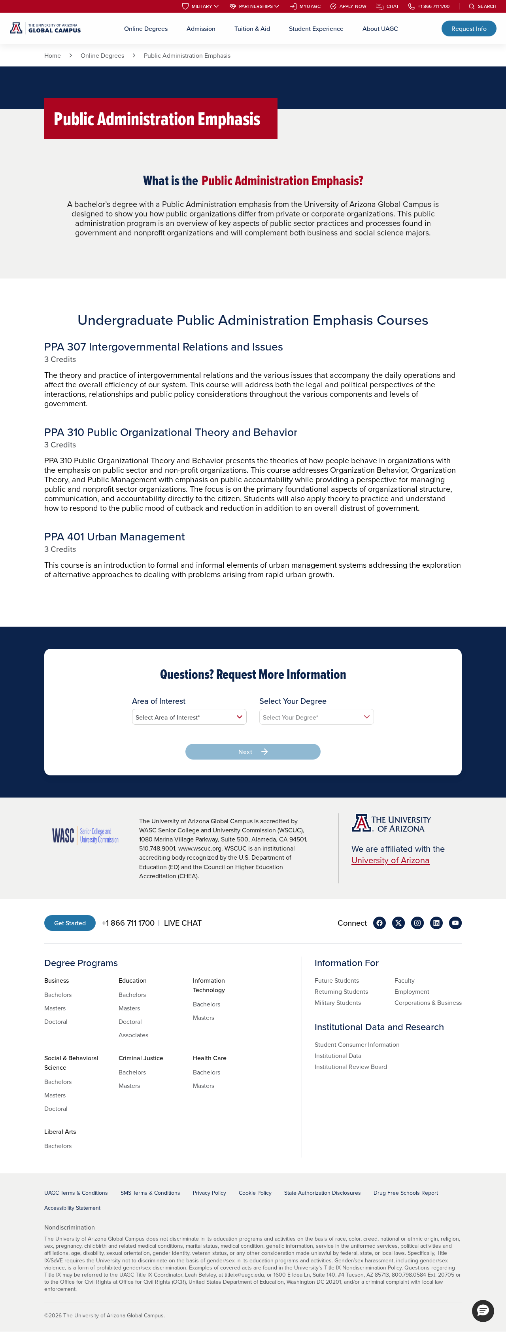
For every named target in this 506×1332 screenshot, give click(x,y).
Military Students (338, 1002)
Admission (201, 28)
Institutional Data (338, 1055)
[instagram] (417, 923)
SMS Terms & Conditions (150, 1193)
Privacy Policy (209, 1193)
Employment (412, 991)
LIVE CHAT (183, 923)
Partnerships (256, 6)
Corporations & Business (428, 1002)
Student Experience (316, 28)
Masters (55, 1008)
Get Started (70, 923)
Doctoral (56, 1021)
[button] (483, 1311)
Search (487, 6)
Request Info (469, 28)
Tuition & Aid (252, 28)
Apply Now (353, 6)
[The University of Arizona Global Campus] (45, 28)
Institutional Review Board (351, 1066)
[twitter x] (398, 923)
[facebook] (379, 923)
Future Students (337, 980)
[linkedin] (436, 923)
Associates (133, 1035)
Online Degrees (146, 28)
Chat (393, 6)
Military (202, 6)
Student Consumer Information (357, 1044)
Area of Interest (158, 701)
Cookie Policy (255, 1193)
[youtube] (455, 923)
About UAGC (380, 28)
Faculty (405, 980)
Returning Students (341, 991)
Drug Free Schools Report (406, 1193)
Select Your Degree (293, 701)
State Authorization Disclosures (322, 1193)
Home (52, 55)
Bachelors (58, 994)
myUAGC (310, 6)
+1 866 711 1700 (433, 6)
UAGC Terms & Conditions (76, 1193)
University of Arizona (390, 860)
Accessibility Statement (72, 1208)
